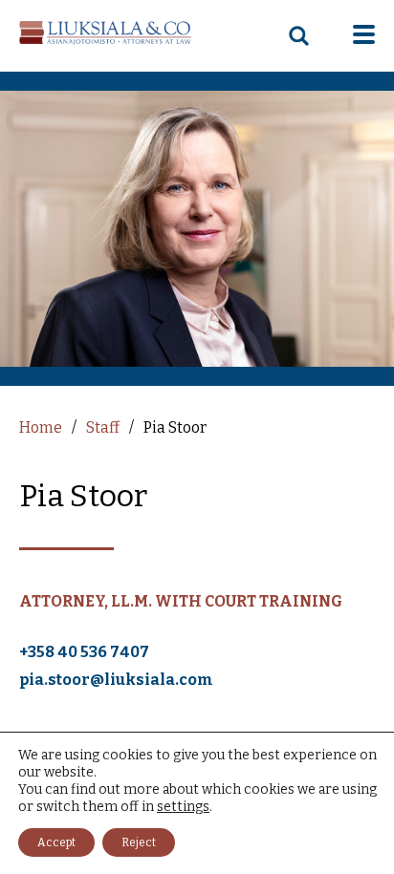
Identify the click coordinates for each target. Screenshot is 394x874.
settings (183, 807)
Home (40, 427)
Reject (138, 842)
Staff (103, 427)
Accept (56, 842)
